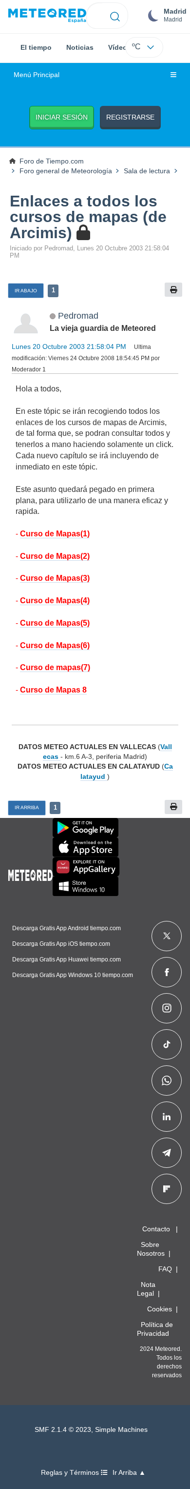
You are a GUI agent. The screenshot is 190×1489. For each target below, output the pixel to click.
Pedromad (78, 315)
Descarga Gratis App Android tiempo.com (66, 928)
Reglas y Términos (71, 1472)
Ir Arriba (27, 807)
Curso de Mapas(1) (55, 534)
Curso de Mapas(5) (55, 623)
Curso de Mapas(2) (55, 556)
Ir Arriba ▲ (129, 1472)
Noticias (80, 47)
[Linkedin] (167, 1116)
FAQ (165, 1269)
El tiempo (36, 47)
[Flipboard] (166, 1189)
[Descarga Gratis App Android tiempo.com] (85, 827)
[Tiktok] (167, 1044)
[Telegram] (166, 1153)
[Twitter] (167, 936)
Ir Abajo (26, 290)
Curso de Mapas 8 (53, 690)
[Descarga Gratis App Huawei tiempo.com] (86, 867)
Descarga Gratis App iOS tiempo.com (61, 943)
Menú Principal (36, 75)
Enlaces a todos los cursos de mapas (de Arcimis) (88, 217)
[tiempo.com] (47, 15)
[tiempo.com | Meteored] (30, 873)
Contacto (156, 1229)
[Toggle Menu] (173, 75)
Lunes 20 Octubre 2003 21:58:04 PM (69, 346)
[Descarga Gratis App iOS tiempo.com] (85, 847)
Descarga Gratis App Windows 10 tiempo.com (72, 975)
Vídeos (119, 47)
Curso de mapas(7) (55, 667)
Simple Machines (121, 1429)
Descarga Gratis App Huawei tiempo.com (66, 959)
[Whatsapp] (166, 1080)
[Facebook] (167, 972)
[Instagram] (166, 1008)
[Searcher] (115, 15)
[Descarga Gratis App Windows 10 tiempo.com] (85, 886)
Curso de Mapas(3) (55, 578)
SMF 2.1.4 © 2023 (63, 1429)
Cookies (159, 1309)
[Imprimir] (173, 290)
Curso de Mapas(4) (55, 600)
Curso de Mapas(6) (55, 645)
